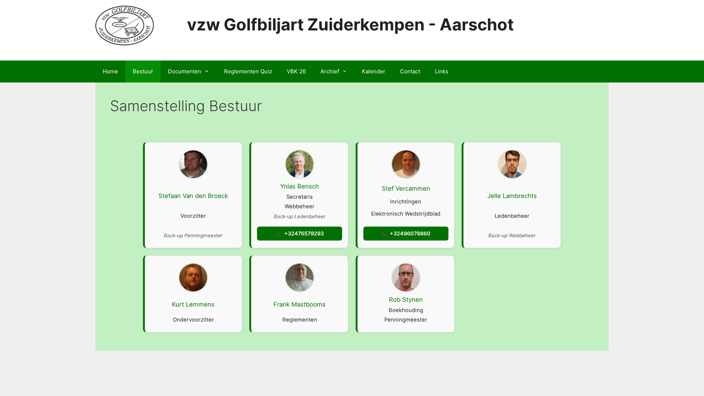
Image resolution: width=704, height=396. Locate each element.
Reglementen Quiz (248, 71)
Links (441, 71)
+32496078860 (410, 233)
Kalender (373, 71)
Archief (329, 71)
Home (110, 71)
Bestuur (143, 71)
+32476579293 (304, 233)
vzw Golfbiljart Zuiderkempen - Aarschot (350, 24)
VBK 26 (296, 71)
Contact (410, 71)
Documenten (184, 71)
